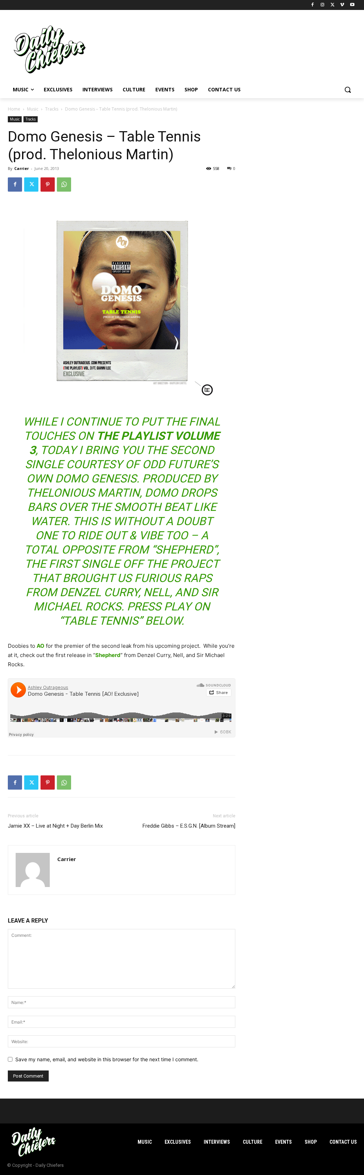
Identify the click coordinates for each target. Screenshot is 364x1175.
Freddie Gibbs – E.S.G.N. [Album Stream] (189, 826)
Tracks (51, 109)
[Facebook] (313, 5)
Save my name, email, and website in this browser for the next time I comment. (106, 1059)
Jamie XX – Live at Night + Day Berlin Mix (55, 826)
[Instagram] (322, 5)
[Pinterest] (48, 184)
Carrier (21, 168)
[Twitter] (332, 5)
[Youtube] (352, 5)
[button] (347, 89)
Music (32, 109)
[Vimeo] (342, 5)
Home (14, 109)
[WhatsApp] (64, 184)
